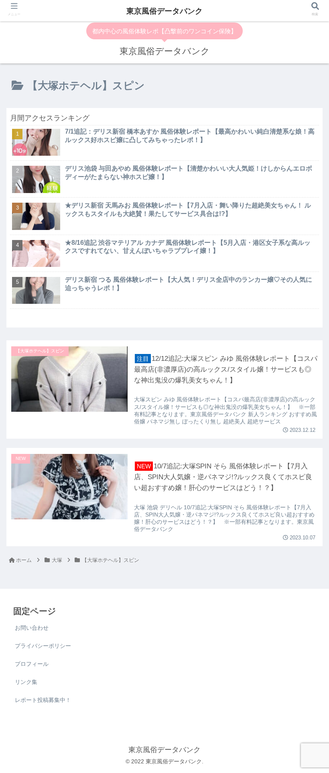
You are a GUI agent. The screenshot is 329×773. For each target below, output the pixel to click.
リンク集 (26, 682)
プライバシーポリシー (43, 646)
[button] (304, 609)
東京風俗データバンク (164, 11)
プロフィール (32, 664)
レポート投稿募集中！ (43, 700)
